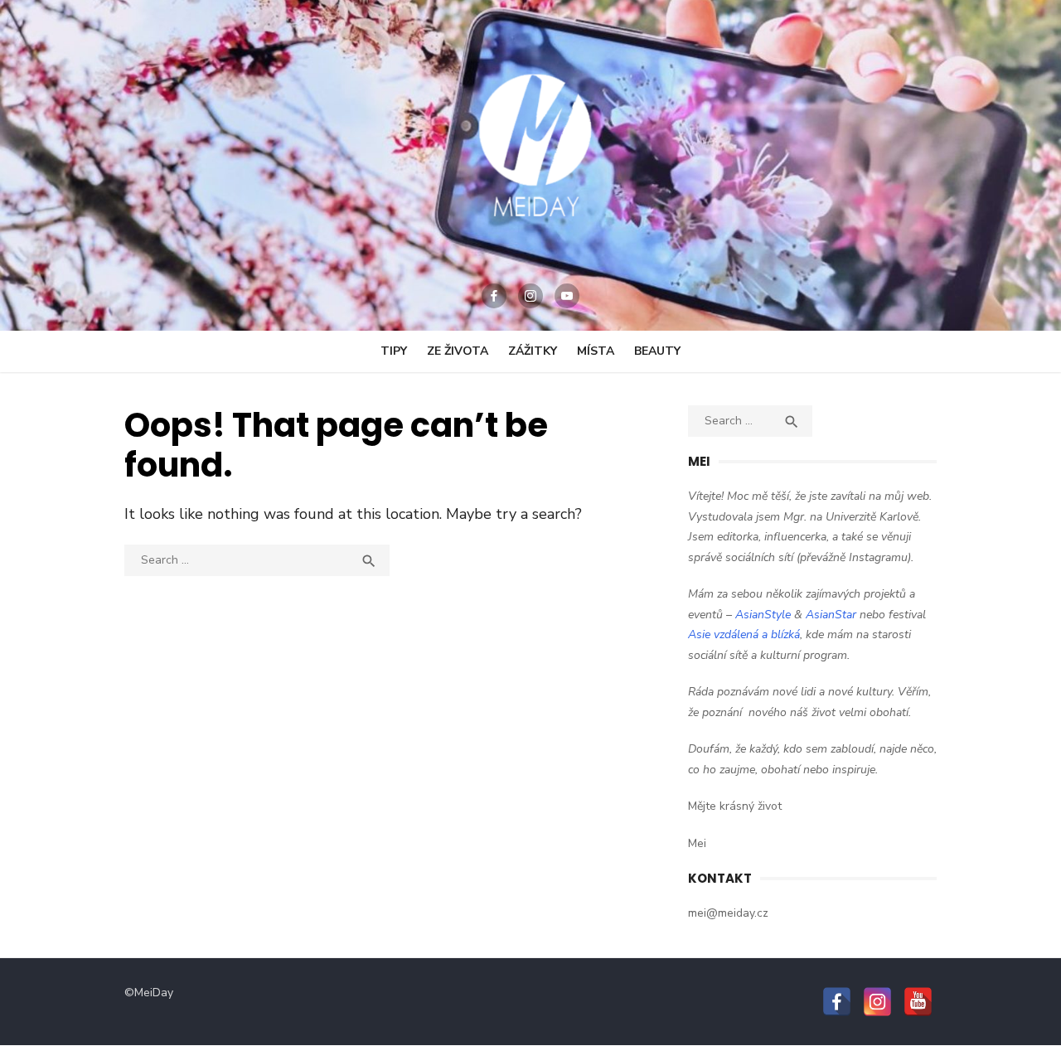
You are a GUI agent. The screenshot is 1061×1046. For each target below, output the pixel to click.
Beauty (657, 351)
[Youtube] (567, 295)
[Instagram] (530, 295)
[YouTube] (918, 1001)
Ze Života (457, 351)
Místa (595, 351)
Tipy (393, 351)
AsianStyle (763, 614)
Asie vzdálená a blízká (744, 634)
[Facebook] (494, 295)
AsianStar (831, 614)
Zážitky (532, 351)
